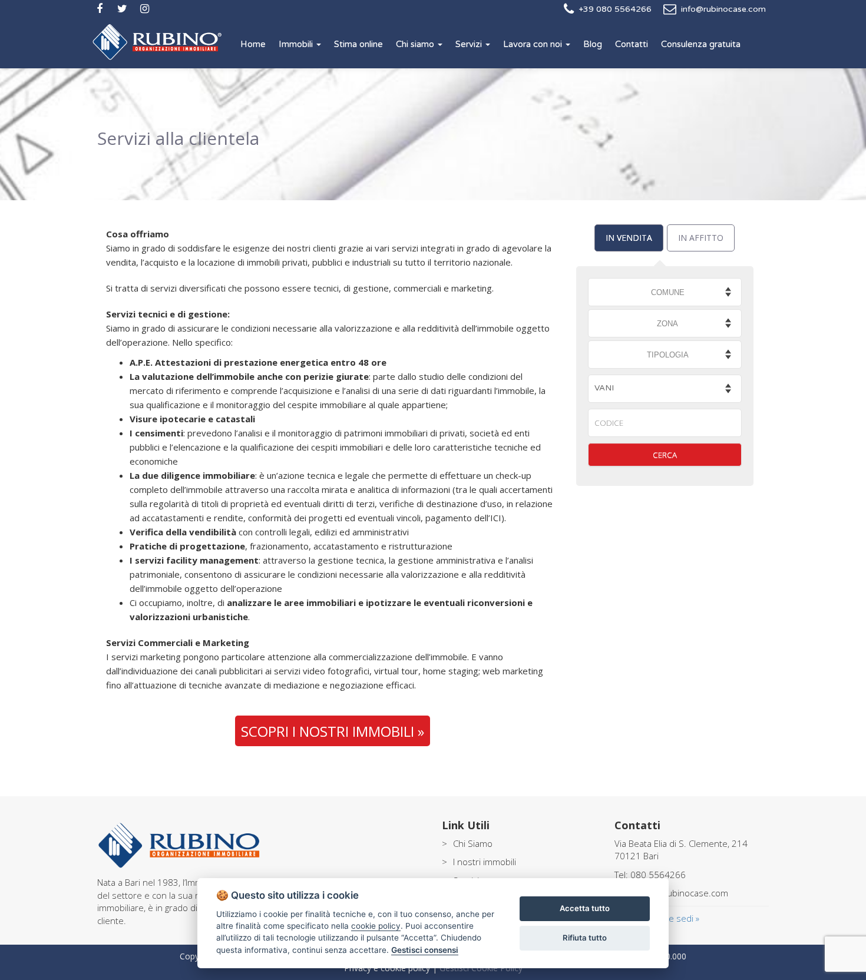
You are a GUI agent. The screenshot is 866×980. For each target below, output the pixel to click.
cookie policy (376, 926)
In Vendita (629, 237)
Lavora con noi (533, 44)
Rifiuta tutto (585, 937)
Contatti (631, 44)
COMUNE (668, 292)
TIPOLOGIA (668, 354)
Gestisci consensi (424, 950)
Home (253, 44)
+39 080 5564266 (615, 9)
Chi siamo (416, 44)
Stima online (358, 44)
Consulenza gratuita (701, 44)
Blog (592, 44)
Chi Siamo (473, 843)
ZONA (667, 323)
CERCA (665, 454)
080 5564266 (658, 874)
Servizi (469, 44)
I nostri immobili (484, 862)
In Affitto (700, 237)
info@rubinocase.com (723, 9)
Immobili (297, 44)
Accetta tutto (585, 908)
